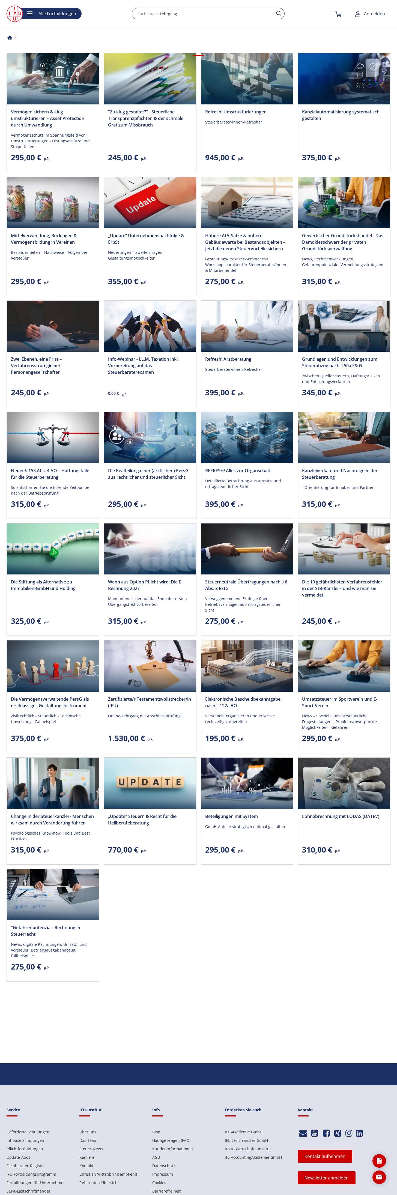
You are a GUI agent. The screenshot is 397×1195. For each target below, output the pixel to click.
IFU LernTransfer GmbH (246, 1140)
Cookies (159, 1182)
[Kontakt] (303, 1133)
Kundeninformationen (172, 1148)
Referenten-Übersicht (99, 1182)
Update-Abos (18, 1157)
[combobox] (208, 13)
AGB (156, 1157)
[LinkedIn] (359, 1133)
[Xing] (338, 1133)
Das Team (88, 1140)
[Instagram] (349, 1133)
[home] (10, 37)
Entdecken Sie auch (243, 1109)
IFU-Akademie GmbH (243, 1131)
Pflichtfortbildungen (25, 1148)
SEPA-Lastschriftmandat (28, 1191)
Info (156, 1109)
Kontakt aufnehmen (325, 1156)
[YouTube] (314, 1133)
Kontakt (86, 1165)
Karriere (86, 1157)
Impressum (162, 1174)
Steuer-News (91, 1148)
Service (13, 1109)
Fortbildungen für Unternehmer (36, 1182)
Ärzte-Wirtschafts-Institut (248, 1148)
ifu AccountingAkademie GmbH (253, 1157)
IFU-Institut (90, 1109)
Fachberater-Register (26, 1165)
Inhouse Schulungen (25, 1140)
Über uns (87, 1131)
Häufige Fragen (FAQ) (171, 1140)
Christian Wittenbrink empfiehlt (108, 1174)
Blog (156, 1131)
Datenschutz (163, 1165)
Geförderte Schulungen (28, 1131)
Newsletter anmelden (327, 1178)
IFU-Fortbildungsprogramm (31, 1174)
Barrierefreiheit (166, 1191)
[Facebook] (326, 1133)
